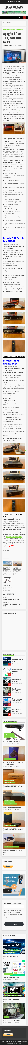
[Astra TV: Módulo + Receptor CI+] (7, 579)
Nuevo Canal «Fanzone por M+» (7, 661)
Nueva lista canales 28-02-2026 (7, 691)
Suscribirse (14, 924)
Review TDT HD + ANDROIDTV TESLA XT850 (17, 568)
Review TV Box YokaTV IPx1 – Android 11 (14, 819)
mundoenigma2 (8, 45)
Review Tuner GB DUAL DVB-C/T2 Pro (14, 776)
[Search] (19, 17)
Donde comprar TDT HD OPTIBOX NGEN (12, 515)
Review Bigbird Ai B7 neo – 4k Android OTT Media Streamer (14, 753)
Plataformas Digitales (9, 952)
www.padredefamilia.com (14, 536)
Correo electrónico (13, 903)
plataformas (17, 950)
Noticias (11, 950)
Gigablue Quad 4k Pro (9, 735)
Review (21, 29)
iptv (10, 759)
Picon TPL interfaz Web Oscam (7, 671)
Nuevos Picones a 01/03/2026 (7, 681)
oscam (11, 973)
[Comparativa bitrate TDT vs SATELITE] (7, 563)
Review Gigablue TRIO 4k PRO (11, 598)
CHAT (24, 17)
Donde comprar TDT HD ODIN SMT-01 (14, 356)
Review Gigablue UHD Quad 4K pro (14, 798)
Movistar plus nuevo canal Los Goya (7, 701)
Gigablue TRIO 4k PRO (13, 29)
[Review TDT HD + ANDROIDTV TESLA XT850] (17, 563)
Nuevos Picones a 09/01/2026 (7, 711)
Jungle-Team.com (14, 6)
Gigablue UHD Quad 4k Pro (10, 737)
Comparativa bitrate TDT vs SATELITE (6, 568)
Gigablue (5, 29)
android (6, 759)
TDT (13, 594)
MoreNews (10, 1043)
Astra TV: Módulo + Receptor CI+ (6, 584)
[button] (14, 128)
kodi (13, 846)
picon (16, 993)
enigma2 (6, 734)
